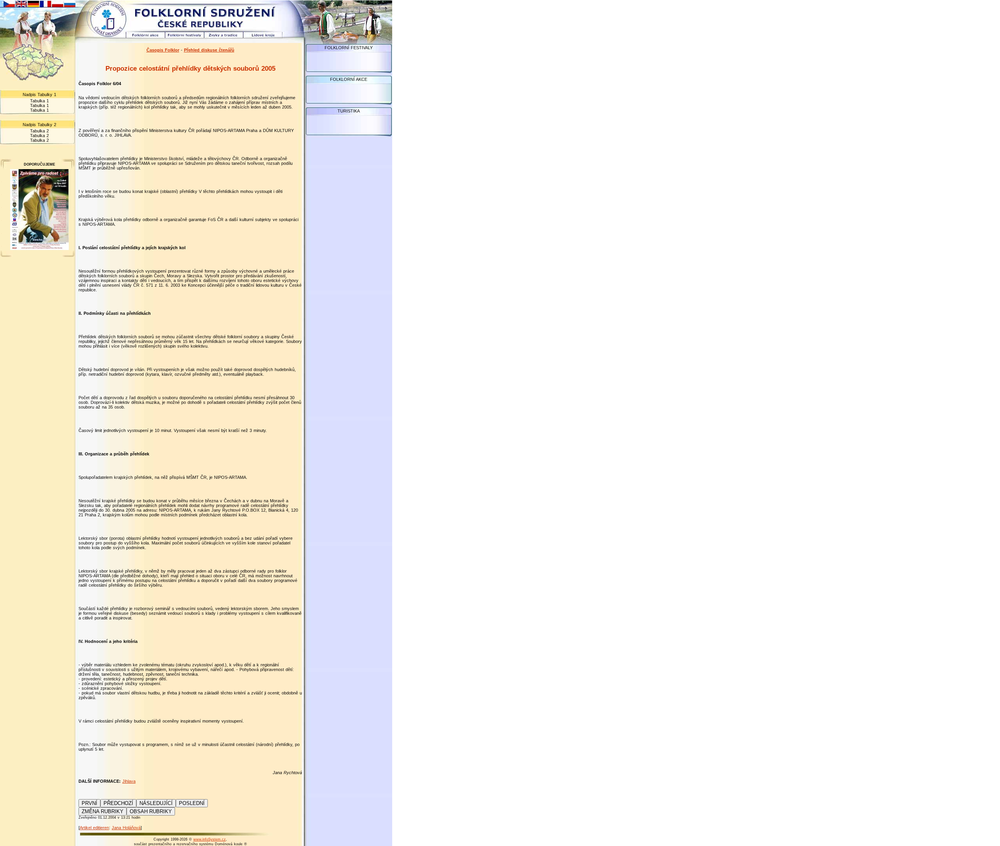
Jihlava (129, 781)
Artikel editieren (94, 827)
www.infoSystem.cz (209, 839)
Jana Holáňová (126, 827)
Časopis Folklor (162, 50)
